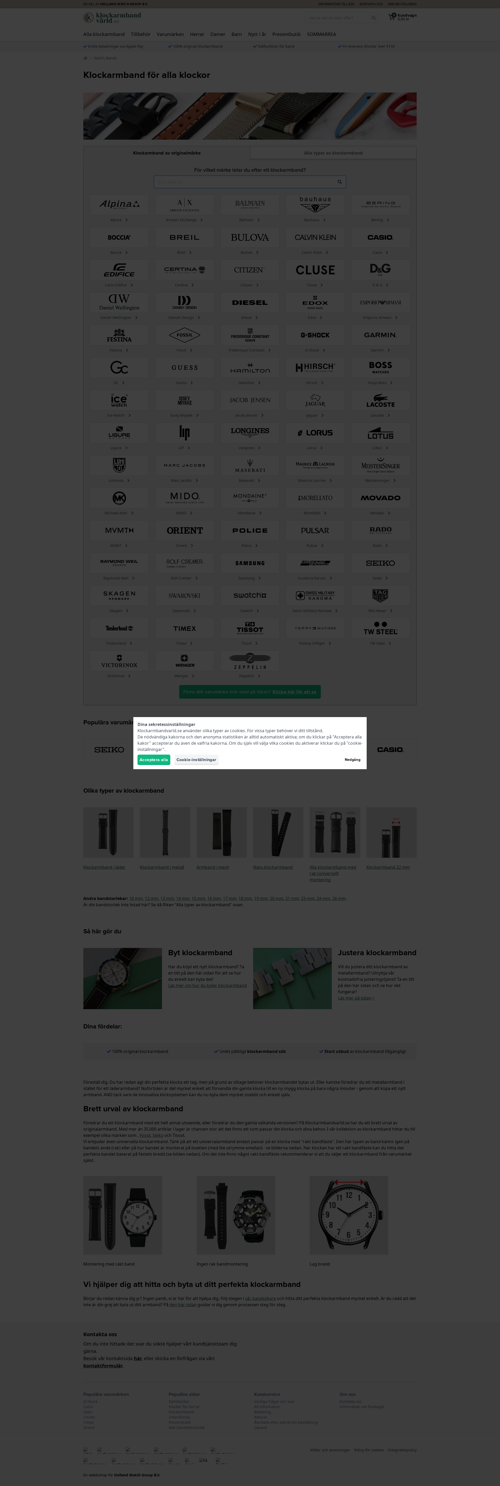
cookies (237, 730)
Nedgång (352, 759)
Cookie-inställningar (196, 760)
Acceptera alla (154, 760)
